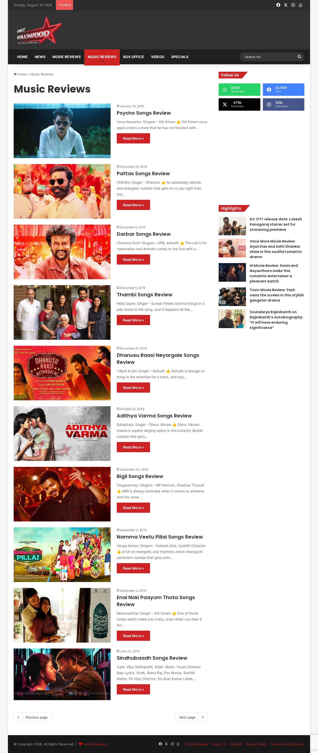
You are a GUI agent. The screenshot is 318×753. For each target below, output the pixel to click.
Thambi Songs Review (144, 294)
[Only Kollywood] (38, 29)
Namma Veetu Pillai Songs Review (160, 536)
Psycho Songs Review (144, 112)
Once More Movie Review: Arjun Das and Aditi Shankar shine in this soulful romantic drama (276, 249)
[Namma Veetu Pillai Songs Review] (62, 554)
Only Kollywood (95, 744)
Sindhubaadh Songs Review (152, 657)
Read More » (133, 138)
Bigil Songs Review (140, 476)
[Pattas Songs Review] (62, 191)
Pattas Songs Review (143, 173)
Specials (179, 57)
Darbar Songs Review (144, 234)
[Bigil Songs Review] (62, 494)
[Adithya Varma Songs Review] (62, 433)
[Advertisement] (183, 30)
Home (22, 57)
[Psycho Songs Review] (62, 130)
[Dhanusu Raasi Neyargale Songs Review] (62, 373)
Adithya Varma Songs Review (154, 415)
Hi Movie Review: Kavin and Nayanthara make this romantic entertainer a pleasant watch (274, 273)
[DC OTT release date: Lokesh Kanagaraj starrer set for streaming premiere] (232, 226)
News (40, 57)
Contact (236, 744)
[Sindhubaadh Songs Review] (62, 674)
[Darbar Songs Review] (62, 252)
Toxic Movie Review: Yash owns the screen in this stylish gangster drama (277, 295)
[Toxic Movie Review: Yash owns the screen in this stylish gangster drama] (232, 296)
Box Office (133, 57)
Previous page (37, 717)
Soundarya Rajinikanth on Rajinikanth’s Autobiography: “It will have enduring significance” (276, 319)
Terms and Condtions (286, 744)
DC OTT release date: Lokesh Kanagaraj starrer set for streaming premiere (276, 224)
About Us (219, 744)
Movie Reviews (66, 57)
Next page (187, 717)
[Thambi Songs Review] (62, 312)
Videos (157, 57)
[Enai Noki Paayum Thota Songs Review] (62, 615)
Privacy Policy (256, 744)
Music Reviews (102, 57)
